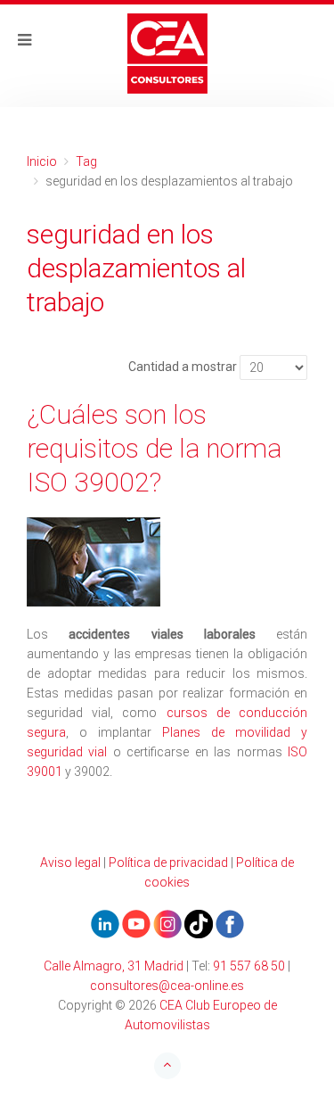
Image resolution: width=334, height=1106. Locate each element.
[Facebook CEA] (230, 923)
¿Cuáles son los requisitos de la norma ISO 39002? (154, 448)
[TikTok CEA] (198, 923)
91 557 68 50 (249, 966)
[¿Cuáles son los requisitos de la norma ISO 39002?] (167, 562)
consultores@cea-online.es (167, 985)
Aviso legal (70, 862)
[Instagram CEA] (167, 923)
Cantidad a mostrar (182, 366)
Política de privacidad (168, 862)
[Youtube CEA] (105, 923)
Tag (86, 161)
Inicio (42, 161)
